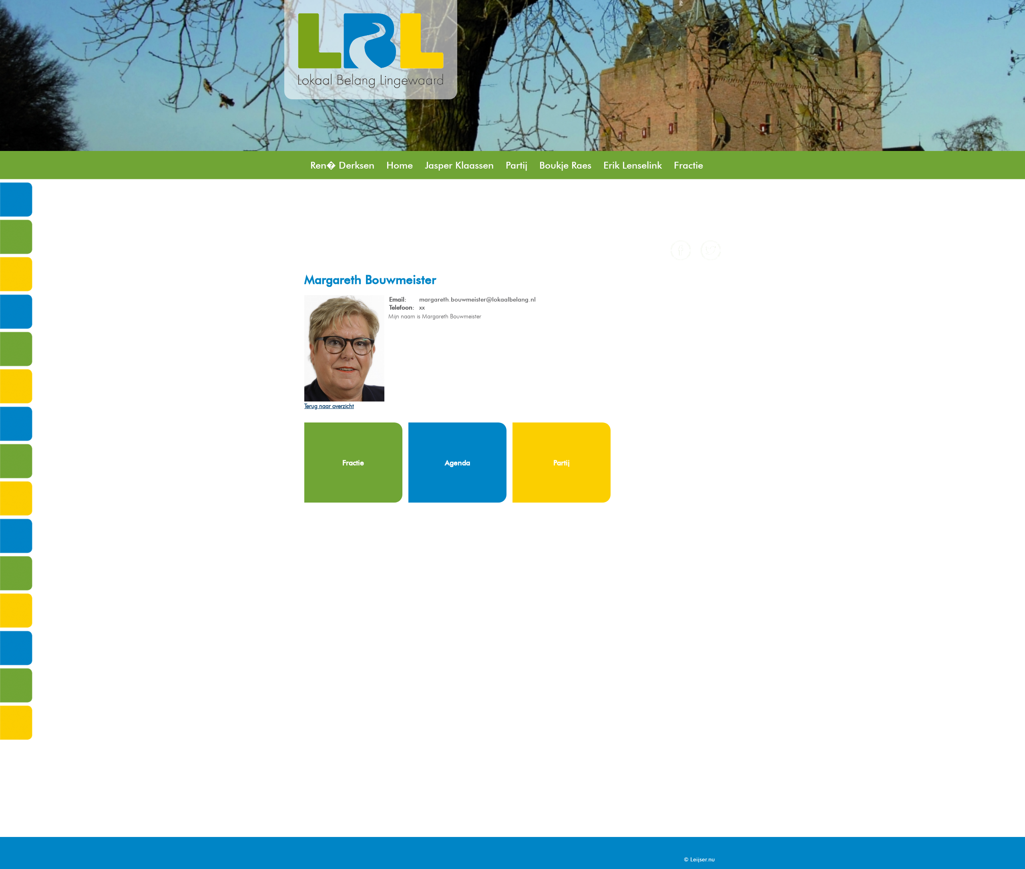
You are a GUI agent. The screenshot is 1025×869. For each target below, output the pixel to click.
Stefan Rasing (398, 193)
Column (327, 222)
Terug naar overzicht (329, 406)
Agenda (374, 222)
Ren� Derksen (342, 165)
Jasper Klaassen (459, 165)
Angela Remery (481, 222)
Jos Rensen (333, 193)
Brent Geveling (552, 193)
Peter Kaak (619, 193)
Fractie (688, 165)
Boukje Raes (565, 165)
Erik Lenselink (632, 165)
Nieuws (671, 193)
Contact (419, 222)
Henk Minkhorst (474, 193)
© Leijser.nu (699, 859)
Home (399, 165)
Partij (516, 165)
